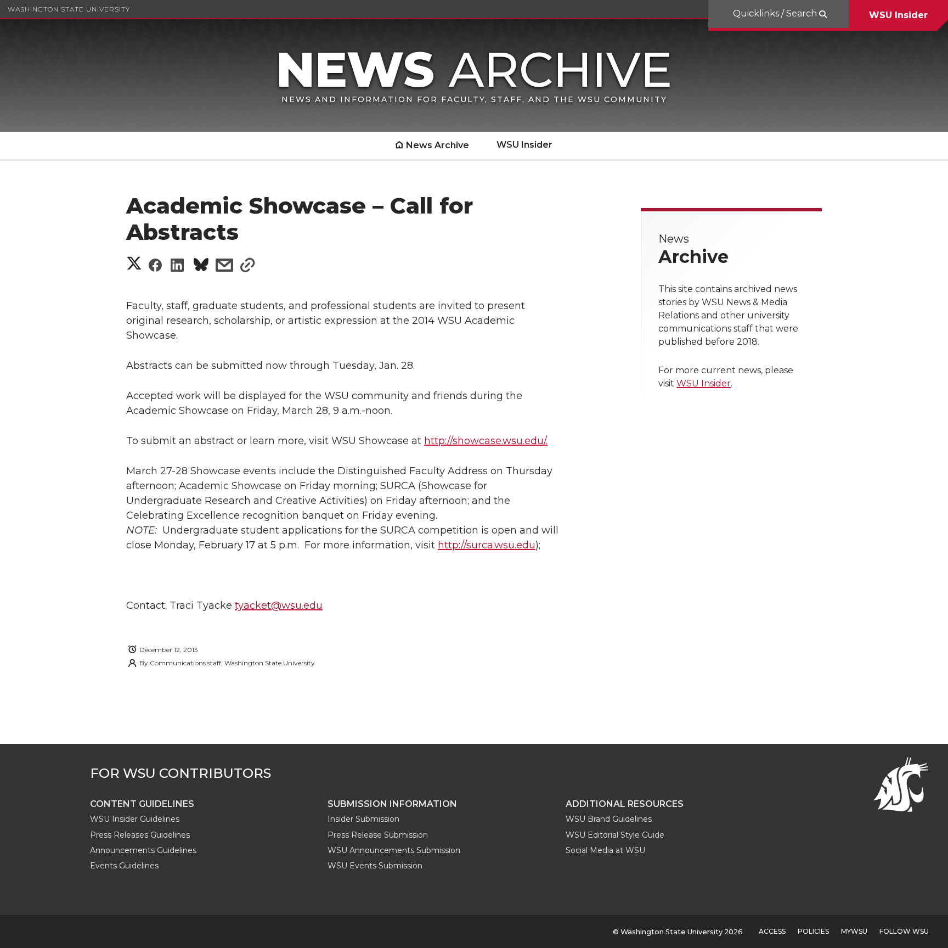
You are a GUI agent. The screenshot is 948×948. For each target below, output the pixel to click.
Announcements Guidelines (143, 850)
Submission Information (392, 804)
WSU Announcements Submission (394, 850)
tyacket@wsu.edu (279, 605)
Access (772, 931)
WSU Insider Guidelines (134, 819)
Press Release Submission (378, 835)
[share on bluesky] (201, 266)
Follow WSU (904, 931)
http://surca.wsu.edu (486, 545)
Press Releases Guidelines (140, 835)
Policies (813, 931)
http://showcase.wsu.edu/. (486, 441)
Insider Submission (363, 819)
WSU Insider (898, 15)
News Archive (437, 145)
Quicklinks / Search (776, 13)
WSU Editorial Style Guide (615, 835)
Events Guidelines (124, 866)
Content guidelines (142, 804)
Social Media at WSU (605, 850)
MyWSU (854, 931)
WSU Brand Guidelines (609, 819)
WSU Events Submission (375, 866)
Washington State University (69, 9)
